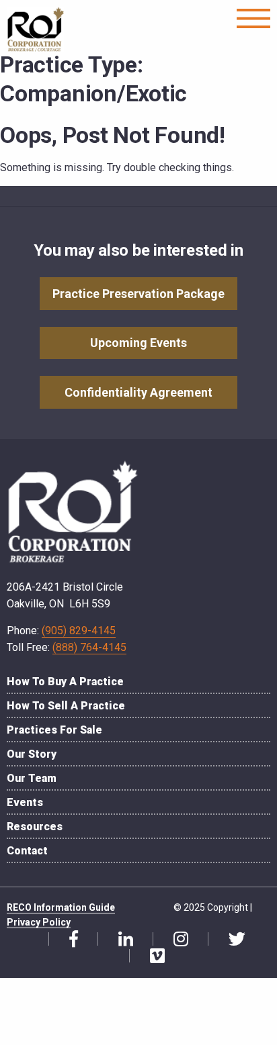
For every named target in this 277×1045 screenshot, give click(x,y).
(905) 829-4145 (79, 630)
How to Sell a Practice (66, 705)
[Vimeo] (152, 956)
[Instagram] (175, 939)
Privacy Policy (39, 922)
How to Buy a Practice (65, 681)
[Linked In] (120, 939)
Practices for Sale (54, 730)
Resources (35, 826)
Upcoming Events (138, 343)
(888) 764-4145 (89, 647)
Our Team (31, 778)
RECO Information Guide (61, 907)
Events (25, 802)
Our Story (31, 754)
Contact (27, 850)
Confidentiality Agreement (138, 392)
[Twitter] (232, 939)
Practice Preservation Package (138, 294)
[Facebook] (68, 939)
